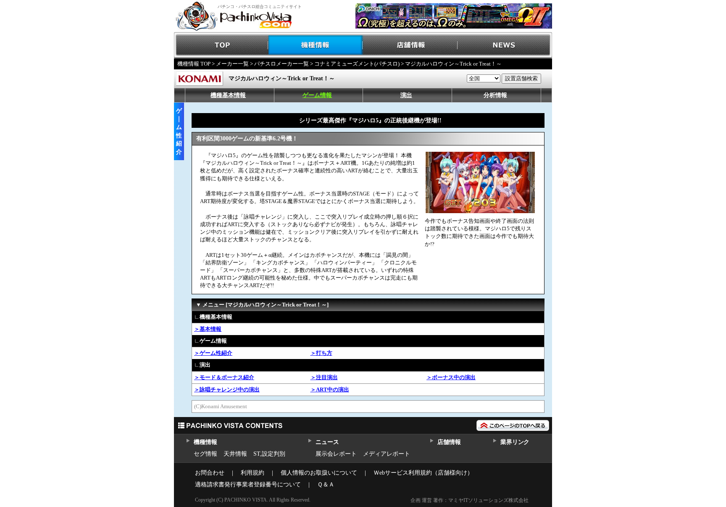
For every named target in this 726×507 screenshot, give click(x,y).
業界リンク (514, 442)
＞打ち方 (321, 353)
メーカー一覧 (232, 64)
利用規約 (252, 473)
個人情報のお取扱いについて (319, 473)
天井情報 (235, 454)
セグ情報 (205, 454)
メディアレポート (386, 454)
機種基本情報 (228, 95)
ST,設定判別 (269, 454)
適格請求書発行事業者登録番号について (248, 484)
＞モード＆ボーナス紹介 (224, 377)
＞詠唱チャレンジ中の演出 (227, 389)
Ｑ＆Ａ (325, 484)
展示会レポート (336, 454)
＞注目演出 (324, 377)
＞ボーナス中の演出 (451, 377)
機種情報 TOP (193, 64)
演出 (406, 95)
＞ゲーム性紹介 (213, 353)
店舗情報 (410, 45)
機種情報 (315, 45)
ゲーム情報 (317, 95)
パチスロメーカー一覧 (281, 64)
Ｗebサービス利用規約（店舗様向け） (423, 473)
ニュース (327, 442)
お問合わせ (209, 473)
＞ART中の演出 (329, 389)
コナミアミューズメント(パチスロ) (357, 64)
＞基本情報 (207, 329)
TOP (221, 45)
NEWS (505, 45)
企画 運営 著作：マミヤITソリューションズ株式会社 (469, 500)
